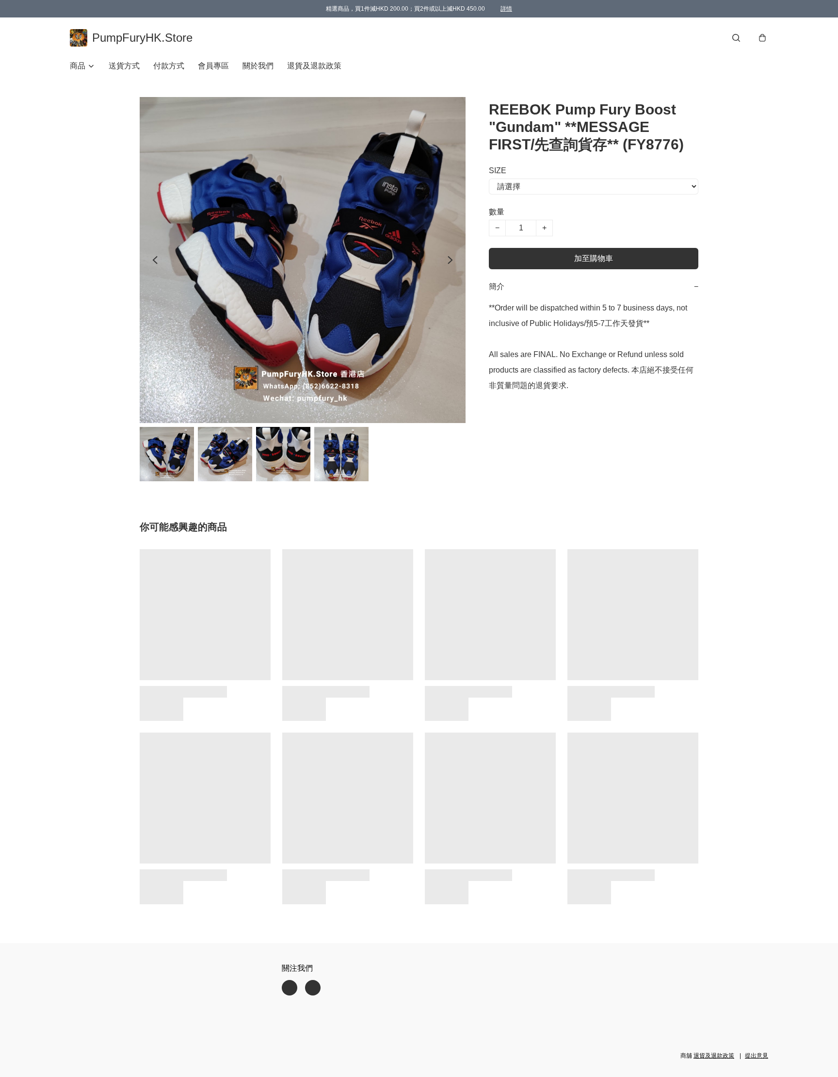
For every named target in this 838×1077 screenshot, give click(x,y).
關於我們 (258, 66)
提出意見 (756, 1055)
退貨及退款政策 (314, 66)
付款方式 (168, 66)
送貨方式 (124, 66)
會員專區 (213, 66)
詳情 (506, 8)
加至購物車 (593, 258)
